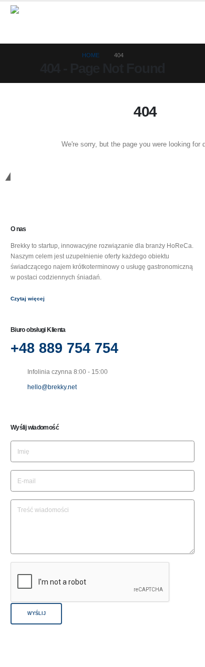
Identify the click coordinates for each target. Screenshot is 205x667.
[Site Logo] (37, 22)
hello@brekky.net (52, 386)
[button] (185, 23)
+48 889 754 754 (64, 348)
